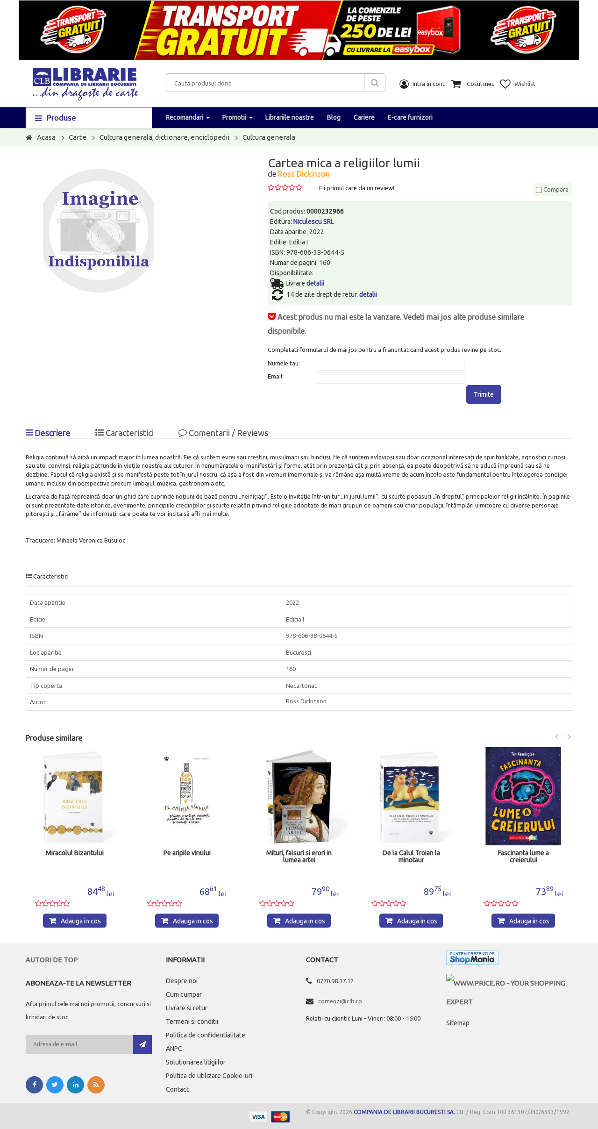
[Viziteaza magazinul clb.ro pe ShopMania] (472, 960)
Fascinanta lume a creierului (523, 857)
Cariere (364, 117)
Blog (334, 117)
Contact (177, 1089)
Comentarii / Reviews (227, 432)
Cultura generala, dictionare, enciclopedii (164, 137)
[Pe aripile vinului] (187, 796)
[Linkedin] (75, 1084)
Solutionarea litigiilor (196, 1062)
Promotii (234, 117)
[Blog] (96, 1084)
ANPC (174, 1048)
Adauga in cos (81, 921)
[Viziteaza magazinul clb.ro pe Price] (509, 983)
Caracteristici (129, 432)
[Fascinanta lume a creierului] (523, 796)
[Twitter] (55, 1084)
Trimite (484, 394)
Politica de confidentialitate (205, 1035)
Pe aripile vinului (187, 853)
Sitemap (458, 1023)
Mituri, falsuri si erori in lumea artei (299, 857)
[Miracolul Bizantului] (75, 796)
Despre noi (182, 981)
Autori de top (52, 960)
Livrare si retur (186, 1008)
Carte (77, 137)
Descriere (52, 432)
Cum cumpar (184, 994)
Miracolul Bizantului (75, 853)
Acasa (46, 137)
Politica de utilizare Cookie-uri (209, 1075)
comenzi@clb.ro (340, 1001)
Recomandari (184, 117)
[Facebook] (34, 1084)
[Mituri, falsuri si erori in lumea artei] (299, 796)
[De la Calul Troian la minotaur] (411, 796)
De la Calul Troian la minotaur (411, 857)
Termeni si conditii (192, 1021)
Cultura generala (268, 137)
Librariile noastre (289, 117)
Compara (555, 189)
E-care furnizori (410, 117)
